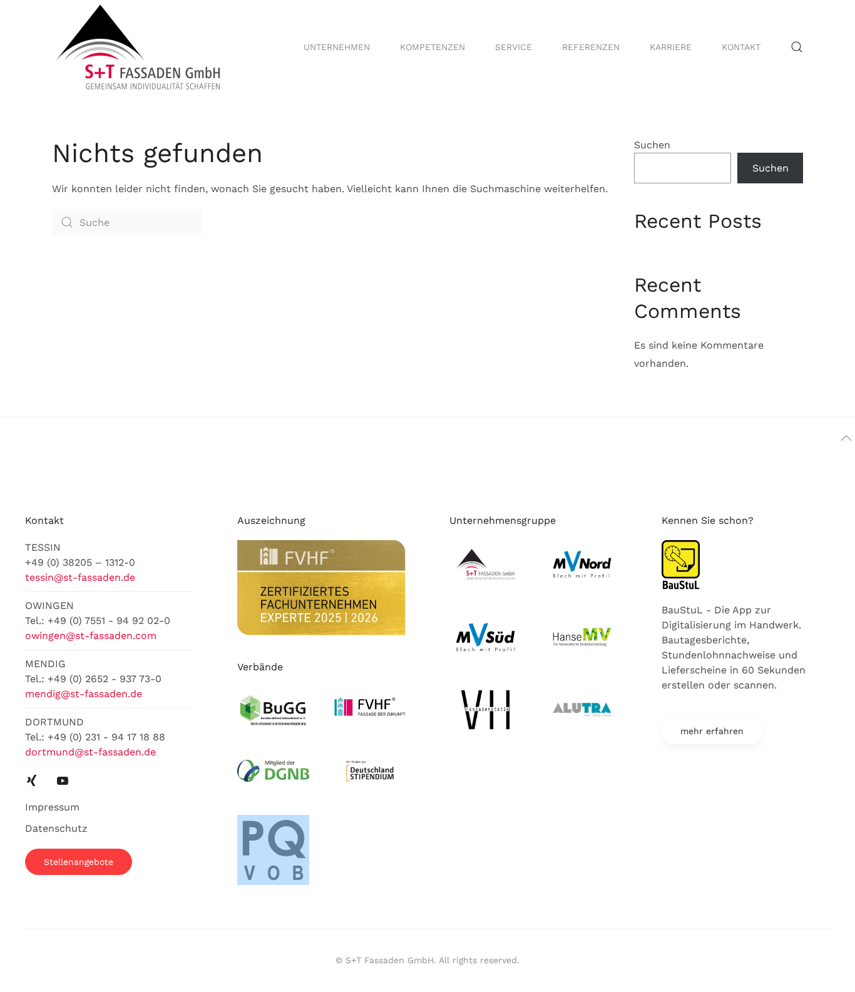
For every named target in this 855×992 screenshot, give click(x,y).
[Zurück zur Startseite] (140, 47)
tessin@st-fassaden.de (80, 577)
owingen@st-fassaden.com (90, 636)
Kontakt (741, 47)
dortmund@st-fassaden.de (90, 752)
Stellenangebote (78, 862)
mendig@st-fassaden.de (83, 694)
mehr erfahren (712, 731)
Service (513, 47)
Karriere (671, 47)
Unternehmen (337, 47)
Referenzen (591, 47)
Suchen (652, 145)
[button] (797, 47)
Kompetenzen (432, 47)
